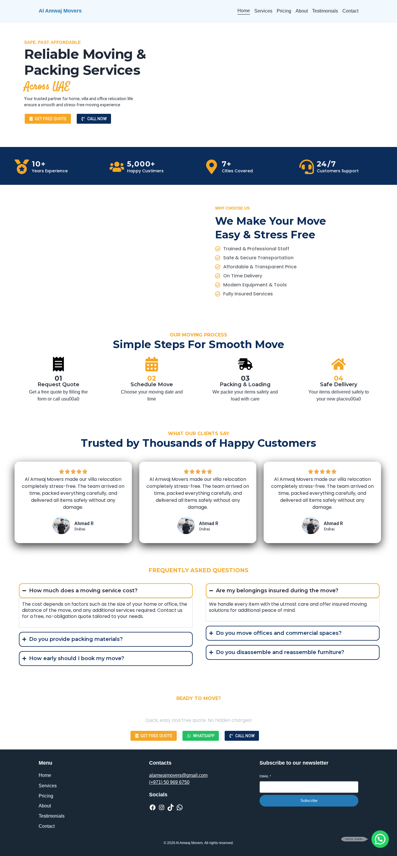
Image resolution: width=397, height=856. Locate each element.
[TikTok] (170, 807)
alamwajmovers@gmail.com (178, 775)
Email (265, 776)
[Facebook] (152, 807)
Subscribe (309, 800)
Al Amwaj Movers (60, 11)
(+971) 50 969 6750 (169, 782)
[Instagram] (161, 807)
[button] (380, 839)
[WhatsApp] (179, 807)
